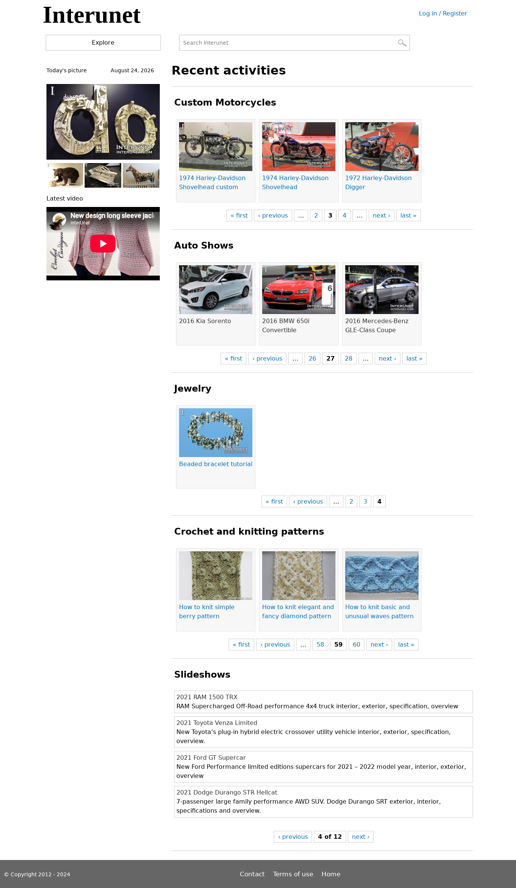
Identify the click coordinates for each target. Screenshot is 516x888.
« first (239, 215)
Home (330, 874)
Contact (253, 874)
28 (348, 358)
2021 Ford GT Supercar (211, 757)
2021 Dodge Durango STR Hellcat (226, 792)
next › (381, 215)
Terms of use (293, 874)
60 (356, 644)
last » (408, 215)
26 (312, 358)
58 (320, 644)
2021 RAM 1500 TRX (207, 697)
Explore (103, 42)
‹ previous (273, 215)
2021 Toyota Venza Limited (216, 722)
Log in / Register (443, 13)
